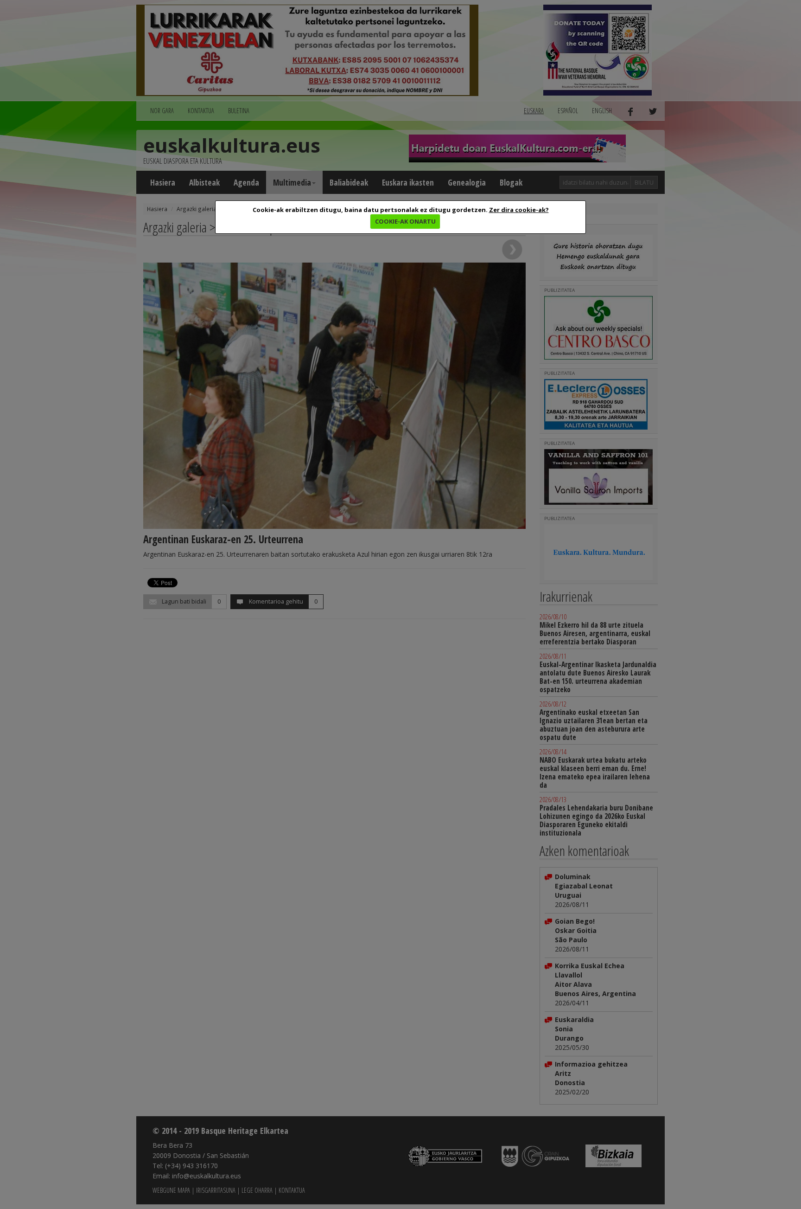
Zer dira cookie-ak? (519, 210)
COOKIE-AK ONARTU (405, 221)
